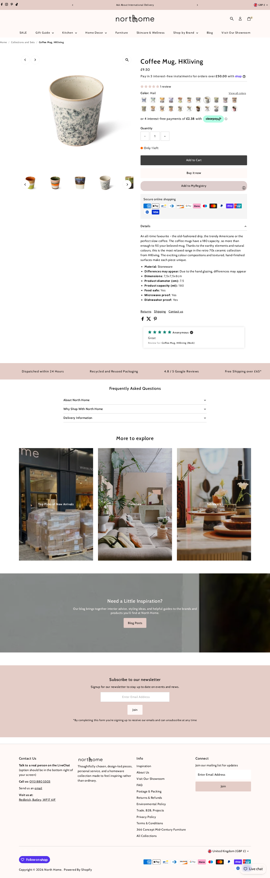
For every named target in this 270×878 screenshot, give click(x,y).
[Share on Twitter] (149, 320)
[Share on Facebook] (143, 320)
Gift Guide (43, 32)
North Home (53, 869)
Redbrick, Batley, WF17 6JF (37, 800)
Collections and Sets (23, 42)
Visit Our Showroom (236, 32)
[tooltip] (244, 188)
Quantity (147, 128)
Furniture (121, 32)
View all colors (237, 93)
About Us (143, 772)
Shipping (160, 311)
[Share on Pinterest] (155, 320)
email (38, 788)
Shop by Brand (184, 32)
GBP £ (261, 4)
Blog (210, 32)
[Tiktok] (17, 5)
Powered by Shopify (78, 869)
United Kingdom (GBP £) (229, 851)
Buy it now (194, 173)
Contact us (176, 311)
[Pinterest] (12, 5)
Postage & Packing (149, 791)
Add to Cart (194, 160)
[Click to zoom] (127, 60)
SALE (23, 32)
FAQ (140, 785)
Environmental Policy (151, 804)
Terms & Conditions (150, 823)
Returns (146, 311)
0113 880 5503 (39, 781)
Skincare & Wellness (151, 32)
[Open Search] (232, 19)
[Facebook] (2, 5)
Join (135, 710)
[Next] (197, 5)
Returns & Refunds (149, 798)
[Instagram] (6, 5)
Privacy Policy (146, 817)
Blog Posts (135, 623)
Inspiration (144, 766)
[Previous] (72, 5)
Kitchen (68, 32)
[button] (193, 337)
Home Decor (94, 32)
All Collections (147, 836)
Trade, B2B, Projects (150, 810)
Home (3, 42)
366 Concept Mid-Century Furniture (161, 829)
